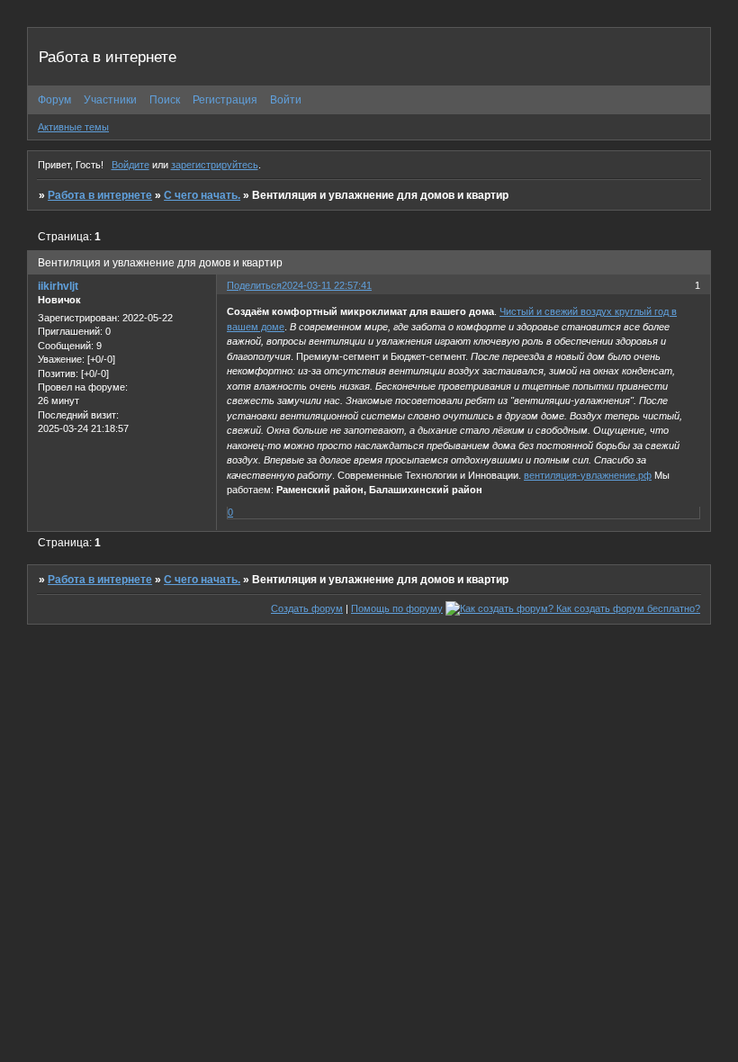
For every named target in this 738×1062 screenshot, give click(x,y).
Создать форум (307, 608)
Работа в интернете (100, 195)
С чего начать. (202, 195)
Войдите (130, 164)
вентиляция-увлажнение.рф (588, 475)
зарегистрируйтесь (214, 164)
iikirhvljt (58, 286)
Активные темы (73, 127)
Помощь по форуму (397, 608)
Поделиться (254, 285)
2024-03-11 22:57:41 (327, 285)
